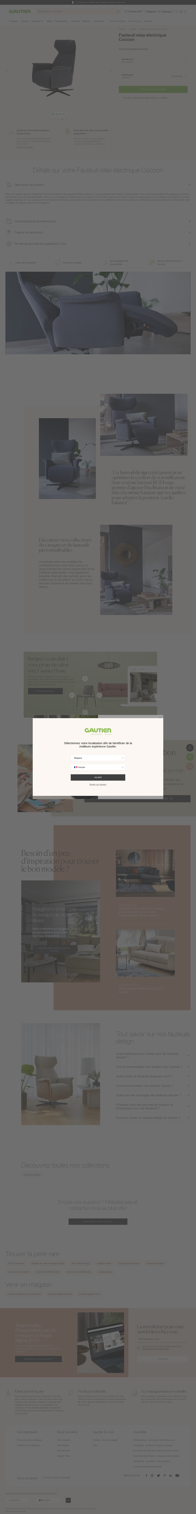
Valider (98, 777)
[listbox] (98, 758)
